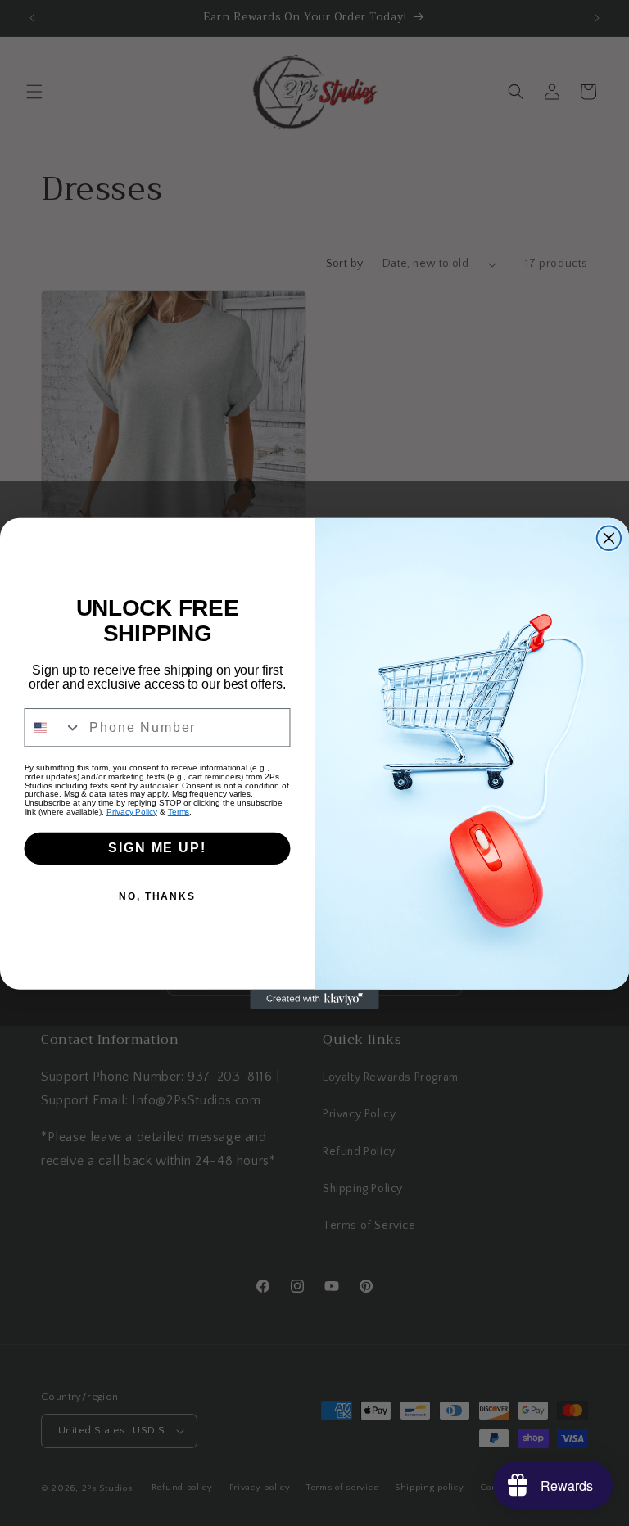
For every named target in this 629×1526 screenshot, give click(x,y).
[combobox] (53, 726)
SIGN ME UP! (157, 848)
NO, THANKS (157, 896)
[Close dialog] (609, 538)
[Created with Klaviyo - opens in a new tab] (314, 999)
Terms (179, 810)
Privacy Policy (131, 810)
